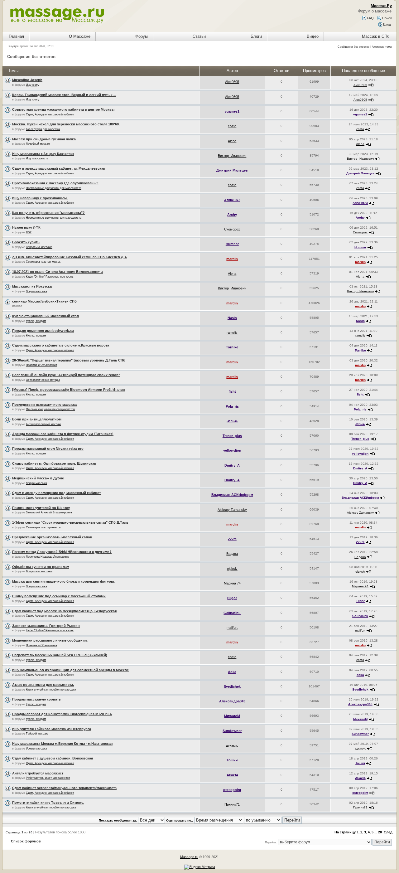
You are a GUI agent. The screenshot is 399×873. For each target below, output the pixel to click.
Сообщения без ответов (353, 46)
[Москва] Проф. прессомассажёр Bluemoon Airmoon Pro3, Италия (68, 389)
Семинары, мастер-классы (43, 261)
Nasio (232, 318)
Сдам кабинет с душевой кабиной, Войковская (52, 758)
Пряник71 (232, 804)
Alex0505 (232, 82)
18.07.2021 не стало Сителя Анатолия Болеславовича (57, 272)
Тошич (232, 760)
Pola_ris (232, 406)
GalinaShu (232, 613)
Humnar (232, 244)
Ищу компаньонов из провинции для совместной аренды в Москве (70, 670)
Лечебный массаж (38, 143)
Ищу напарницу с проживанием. (40, 198)
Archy (232, 214)
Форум (141, 36)
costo (232, 126)
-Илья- (232, 421)
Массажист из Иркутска (32, 286)
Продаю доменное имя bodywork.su (43, 330)
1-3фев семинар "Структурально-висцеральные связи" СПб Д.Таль (70, 522)
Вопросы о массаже (39, 247)
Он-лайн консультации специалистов (50, 409)
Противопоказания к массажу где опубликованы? (55, 183)
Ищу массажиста (37, 158)
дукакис (232, 745)
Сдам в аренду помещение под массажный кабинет (56, 493)
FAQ (370, 18)
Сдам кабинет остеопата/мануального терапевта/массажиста (64, 788)
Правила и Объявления (41, 364)
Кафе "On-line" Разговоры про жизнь (50, 276)
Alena (232, 141)
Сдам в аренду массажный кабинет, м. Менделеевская (58, 168)
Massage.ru (189, 857)
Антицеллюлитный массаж (43, 424)
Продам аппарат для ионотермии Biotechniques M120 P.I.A (62, 714)
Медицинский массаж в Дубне (38, 478)
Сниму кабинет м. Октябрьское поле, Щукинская (54, 463)
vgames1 (232, 111)
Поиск (386, 18)
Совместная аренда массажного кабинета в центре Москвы (63, 109)
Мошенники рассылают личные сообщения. (50, 640)
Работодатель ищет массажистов (48, 777)
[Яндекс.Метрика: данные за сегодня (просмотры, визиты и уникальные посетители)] (199, 867)
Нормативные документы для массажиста (53, 188)
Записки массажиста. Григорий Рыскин (46, 626)
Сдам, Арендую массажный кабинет (50, 114)
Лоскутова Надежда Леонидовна (47, 556)
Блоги (256, 36)
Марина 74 (232, 583)
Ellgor (232, 598)
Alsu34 (232, 775)
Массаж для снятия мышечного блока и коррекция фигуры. (63, 581)
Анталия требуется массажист (37, 773)
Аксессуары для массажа (43, 129)
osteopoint (232, 790)
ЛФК (28, 232)
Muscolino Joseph (27, 80)
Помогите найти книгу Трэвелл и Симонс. (48, 802)
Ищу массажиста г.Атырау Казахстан (43, 154)
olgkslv (232, 568)
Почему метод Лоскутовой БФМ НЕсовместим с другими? (62, 552)
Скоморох (232, 229)
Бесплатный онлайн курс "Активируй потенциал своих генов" (66, 375)
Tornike (232, 347)
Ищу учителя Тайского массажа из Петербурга (51, 729)
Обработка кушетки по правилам (40, 567)
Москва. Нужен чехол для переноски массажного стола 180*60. (66, 124)
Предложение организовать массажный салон (52, 537)
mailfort (232, 627)
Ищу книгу (32, 84)
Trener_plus (232, 436)
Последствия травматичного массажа (44, 404)
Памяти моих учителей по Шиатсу (41, 508)
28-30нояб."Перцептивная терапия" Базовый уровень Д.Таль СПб (68, 360)
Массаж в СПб (375, 36)
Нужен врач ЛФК (26, 227)
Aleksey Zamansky (232, 510)
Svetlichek (232, 686)
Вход (386, 24)
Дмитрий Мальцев (232, 170)
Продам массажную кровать (36, 699)
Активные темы (382, 46)
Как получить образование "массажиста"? (48, 213)
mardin (232, 259)
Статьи (199, 36)
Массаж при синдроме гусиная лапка (44, 139)
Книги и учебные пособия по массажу (51, 689)
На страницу (345, 832)
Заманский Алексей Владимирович (49, 512)
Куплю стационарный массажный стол (45, 316)
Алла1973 (232, 200)
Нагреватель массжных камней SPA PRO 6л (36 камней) (59, 655)
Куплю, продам (36, 321)
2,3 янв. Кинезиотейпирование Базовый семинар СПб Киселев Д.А (69, 257)
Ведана (232, 553)
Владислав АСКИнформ (232, 495)
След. (388, 832)
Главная (16, 36)
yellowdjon (232, 450)
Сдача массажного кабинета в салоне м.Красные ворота (60, 345)
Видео (313, 36)
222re (232, 539)
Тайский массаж (37, 733)
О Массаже (79, 36)
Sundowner (232, 731)
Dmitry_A (232, 465)
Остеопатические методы (43, 379)
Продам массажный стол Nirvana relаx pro (48, 448)
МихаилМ (232, 716)
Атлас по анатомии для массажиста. (43, 684)
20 (380, 832)
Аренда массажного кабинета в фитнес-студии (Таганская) (62, 434)
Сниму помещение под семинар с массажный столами (59, 596)
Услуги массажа (36, 291)
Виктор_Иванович (232, 156)
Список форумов (26, 841)
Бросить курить (26, 242)
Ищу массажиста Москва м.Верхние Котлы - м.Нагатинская (62, 743)
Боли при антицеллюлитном (36, 419)
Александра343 (232, 701)
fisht (232, 391)
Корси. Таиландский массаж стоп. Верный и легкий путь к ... (64, 95)
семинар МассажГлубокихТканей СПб (44, 301)
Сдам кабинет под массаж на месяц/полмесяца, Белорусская (64, 611)
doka (232, 672)
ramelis (232, 332)
